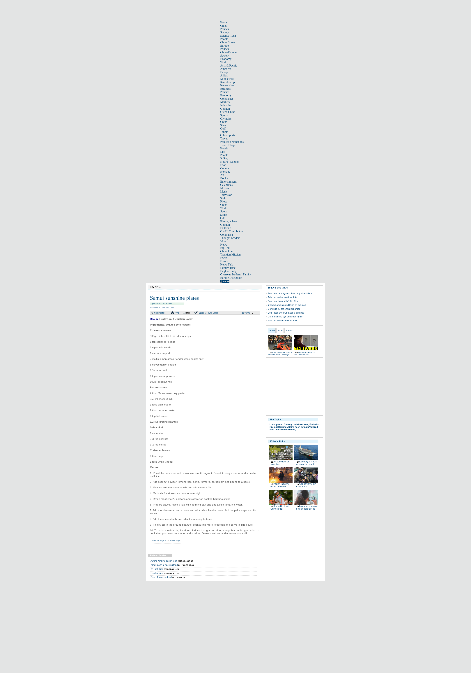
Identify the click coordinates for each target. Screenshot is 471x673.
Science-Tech (228, 35)
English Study (228, 271)
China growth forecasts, (296, 424)
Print (177, 313)
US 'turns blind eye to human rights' (285, 316)
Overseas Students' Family (235, 274)
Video (223, 241)
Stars (223, 125)
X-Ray (224, 158)
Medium (208, 313)
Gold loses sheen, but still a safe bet (286, 313)
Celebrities (226, 184)
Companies (226, 98)
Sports (224, 115)
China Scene (227, 42)
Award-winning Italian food (163, 561)
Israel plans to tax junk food (164, 565)
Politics (224, 29)
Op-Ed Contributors (231, 231)
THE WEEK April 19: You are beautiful (304, 353)
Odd (222, 218)
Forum (224, 261)
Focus (223, 257)
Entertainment (228, 181)
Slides (223, 214)
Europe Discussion (231, 277)
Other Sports (227, 135)
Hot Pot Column (229, 161)
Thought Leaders (230, 238)
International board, (286, 429)
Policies (224, 92)
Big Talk (225, 247)
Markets (225, 102)
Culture (224, 168)
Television (226, 194)
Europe (224, 45)
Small (215, 313)
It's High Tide (156, 569)
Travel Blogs (227, 145)
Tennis (224, 131)
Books (224, 178)
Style (223, 198)
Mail (188, 313)
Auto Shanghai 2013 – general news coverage (280, 353)
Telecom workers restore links (282, 297)
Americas (225, 68)
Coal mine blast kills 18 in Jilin (283, 301)
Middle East (227, 78)
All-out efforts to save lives (279, 463)
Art (222, 174)
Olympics (225, 118)
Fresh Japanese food (161, 577)
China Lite (226, 251)
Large (201, 313)
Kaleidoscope (228, 82)
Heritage (225, 171)
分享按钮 (246, 313)
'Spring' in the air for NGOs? (306, 485)
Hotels (224, 148)
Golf (223, 128)
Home (223, 22)
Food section (156, 573)
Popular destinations (232, 141)
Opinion (225, 108)
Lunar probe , (276, 424)
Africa (224, 75)
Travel (224, 138)
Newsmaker (227, 85)
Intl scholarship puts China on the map (287, 305)
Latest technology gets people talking (306, 507)
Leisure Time (228, 267)
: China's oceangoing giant (306, 463)
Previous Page (158, 540)
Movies (224, 188)
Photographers (228, 221)
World (223, 62)
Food (223, 165)
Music (223, 191)
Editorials (225, 228)
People (224, 39)
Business (225, 88)
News (223, 244)
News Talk (226, 264)
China (223, 25)
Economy (225, 58)
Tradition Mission (230, 254)
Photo (223, 201)
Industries (225, 105)
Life (222, 151)
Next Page (175, 540)
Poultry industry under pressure (279, 485)
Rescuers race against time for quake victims (290, 293)
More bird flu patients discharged (284, 309)
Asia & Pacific (228, 65)
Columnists (226, 234)
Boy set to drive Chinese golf (279, 507)
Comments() (159, 313)
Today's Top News (278, 287)
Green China (227, 111)
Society (224, 32)
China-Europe (228, 52)
